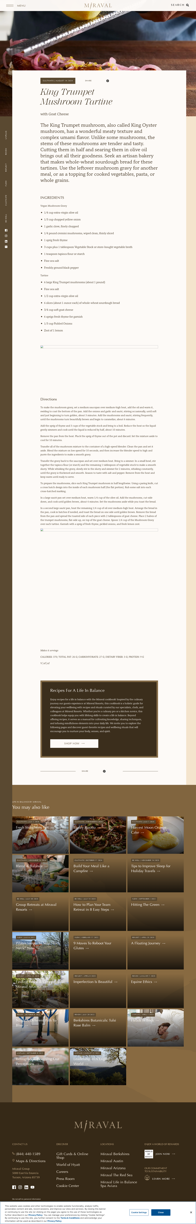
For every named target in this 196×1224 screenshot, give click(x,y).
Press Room (65, 1178)
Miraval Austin (111, 1160)
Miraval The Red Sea (116, 1175)
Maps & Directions (30, 1161)
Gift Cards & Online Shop (72, 1156)
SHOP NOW (76, 745)
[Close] (191, 1212)
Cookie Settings (139, 1212)
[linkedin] (102, 80)
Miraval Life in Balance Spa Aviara (118, 1184)
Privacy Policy (35, 1215)
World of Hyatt (68, 1164)
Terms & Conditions (70, 1218)
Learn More (161, 1178)
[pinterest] (107, 80)
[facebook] (96, 80)
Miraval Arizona (113, 1168)
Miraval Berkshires (114, 1153)
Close (161, 1212)
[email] (118, 80)
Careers (62, 1171)
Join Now (166, 1155)
